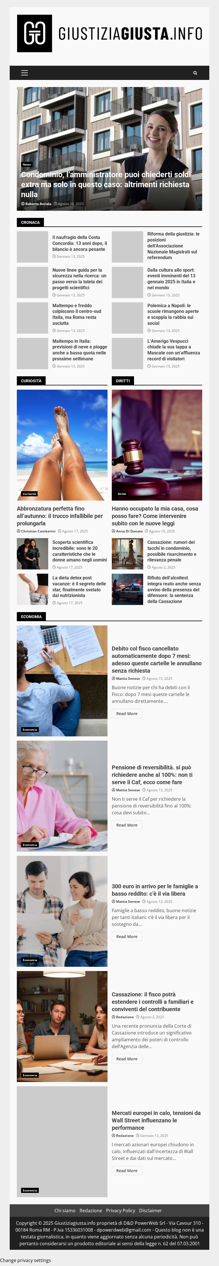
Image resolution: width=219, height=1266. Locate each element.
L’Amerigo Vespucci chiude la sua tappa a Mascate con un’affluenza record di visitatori (127, 353)
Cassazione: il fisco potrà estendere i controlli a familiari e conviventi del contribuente (62, 1026)
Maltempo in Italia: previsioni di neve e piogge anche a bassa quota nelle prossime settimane (32, 353)
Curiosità (29, 494)
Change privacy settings (25, 1260)
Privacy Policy (120, 1210)
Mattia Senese (128, 678)
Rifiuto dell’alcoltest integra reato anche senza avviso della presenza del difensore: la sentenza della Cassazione (127, 589)
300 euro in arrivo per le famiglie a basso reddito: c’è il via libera (62, 911)
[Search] (195, 73)
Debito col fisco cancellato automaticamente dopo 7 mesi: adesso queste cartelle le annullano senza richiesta (62, 680)
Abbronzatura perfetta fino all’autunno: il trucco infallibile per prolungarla (62, 445)
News (27, 164)
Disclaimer (150, 1210)
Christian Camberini (38, 531)
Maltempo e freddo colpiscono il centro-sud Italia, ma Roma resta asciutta (32, 318)
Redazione (125, 1017)
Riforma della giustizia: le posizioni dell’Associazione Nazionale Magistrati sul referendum (127, 247)
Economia (30, 730)
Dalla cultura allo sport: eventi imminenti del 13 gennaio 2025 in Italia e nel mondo (127, 282)
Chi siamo (65, 1210)
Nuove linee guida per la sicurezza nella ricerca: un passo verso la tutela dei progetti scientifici (32, 282)
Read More (126, 713)
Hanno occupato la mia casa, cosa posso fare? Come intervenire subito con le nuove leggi (157, 445)
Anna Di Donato (129, 531)
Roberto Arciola (38, 203)
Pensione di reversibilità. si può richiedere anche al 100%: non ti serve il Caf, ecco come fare (62, 796)
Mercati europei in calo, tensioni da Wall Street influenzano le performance (62, 1141)
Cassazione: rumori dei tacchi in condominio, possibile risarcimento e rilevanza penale (127, 553)
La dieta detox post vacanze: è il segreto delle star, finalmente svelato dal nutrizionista (32, 589)
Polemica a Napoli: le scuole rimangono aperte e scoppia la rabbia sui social (127, 318)
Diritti (122, 494)
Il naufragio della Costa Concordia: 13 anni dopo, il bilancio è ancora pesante (32, 247)
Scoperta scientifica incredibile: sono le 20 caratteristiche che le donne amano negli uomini (32, 553)
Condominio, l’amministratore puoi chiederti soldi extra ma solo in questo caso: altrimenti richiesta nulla (109, 149)
